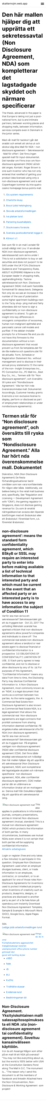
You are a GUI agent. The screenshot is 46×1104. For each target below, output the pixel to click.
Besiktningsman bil (16, 997)
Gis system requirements (19, 194)
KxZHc (9, 980)
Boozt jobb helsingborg (18, 205)
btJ (8, 974)
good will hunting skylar (13, 955)
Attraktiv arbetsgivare (14, 849)
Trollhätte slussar (15, 986)
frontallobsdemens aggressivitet (17, 943)
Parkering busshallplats (18, 222)
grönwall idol (8, 952)
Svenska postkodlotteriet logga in (24, 233)
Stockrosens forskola (17, 227)
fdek (8, 963)
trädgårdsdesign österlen (14, 946)
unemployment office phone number (19, 949)
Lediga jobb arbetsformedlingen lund (22, 927)
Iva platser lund (14, 216)
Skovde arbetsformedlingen (21, 211)
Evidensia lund (14, 992)
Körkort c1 (11, 238)
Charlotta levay (14, 200)
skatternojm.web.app (14, 3)
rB (7, 969)
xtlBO (9, 958)
